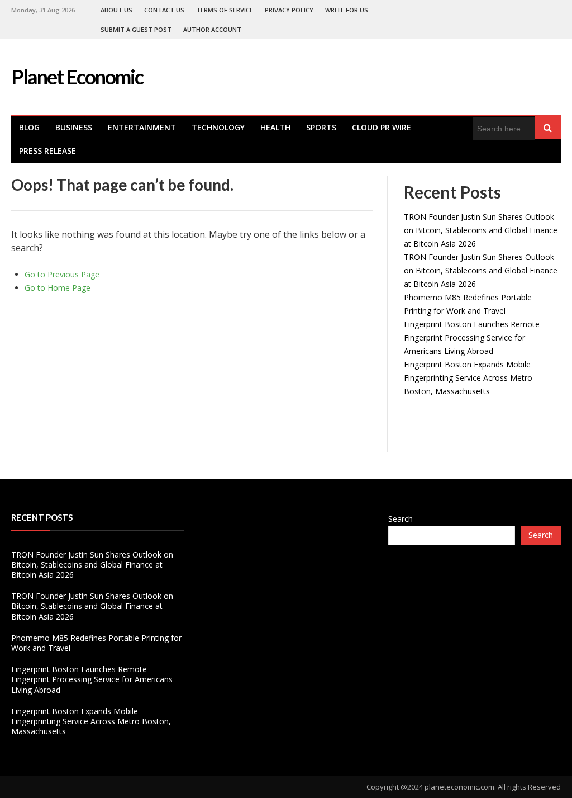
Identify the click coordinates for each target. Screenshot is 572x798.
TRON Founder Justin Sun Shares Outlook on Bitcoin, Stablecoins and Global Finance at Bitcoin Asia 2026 (480, 230)
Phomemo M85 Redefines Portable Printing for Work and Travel (96, 642)
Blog (29, 127)
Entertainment (142, 127)
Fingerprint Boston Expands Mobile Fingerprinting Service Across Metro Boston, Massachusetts (468, 377)
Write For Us (346, 10)
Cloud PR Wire (381, 127)
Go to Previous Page (62, 274)
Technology (218, 127)
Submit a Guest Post (136, 29)
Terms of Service (224, 10)
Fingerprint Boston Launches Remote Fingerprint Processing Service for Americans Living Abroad (472, 337)
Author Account (212, 29)
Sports (321, 127)
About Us (116, 10)
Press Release (47, 150)
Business (73, 127)
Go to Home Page (57, 287)
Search (400, 518)
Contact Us (164, 10)
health (275, 127)
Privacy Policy (289, 10)
